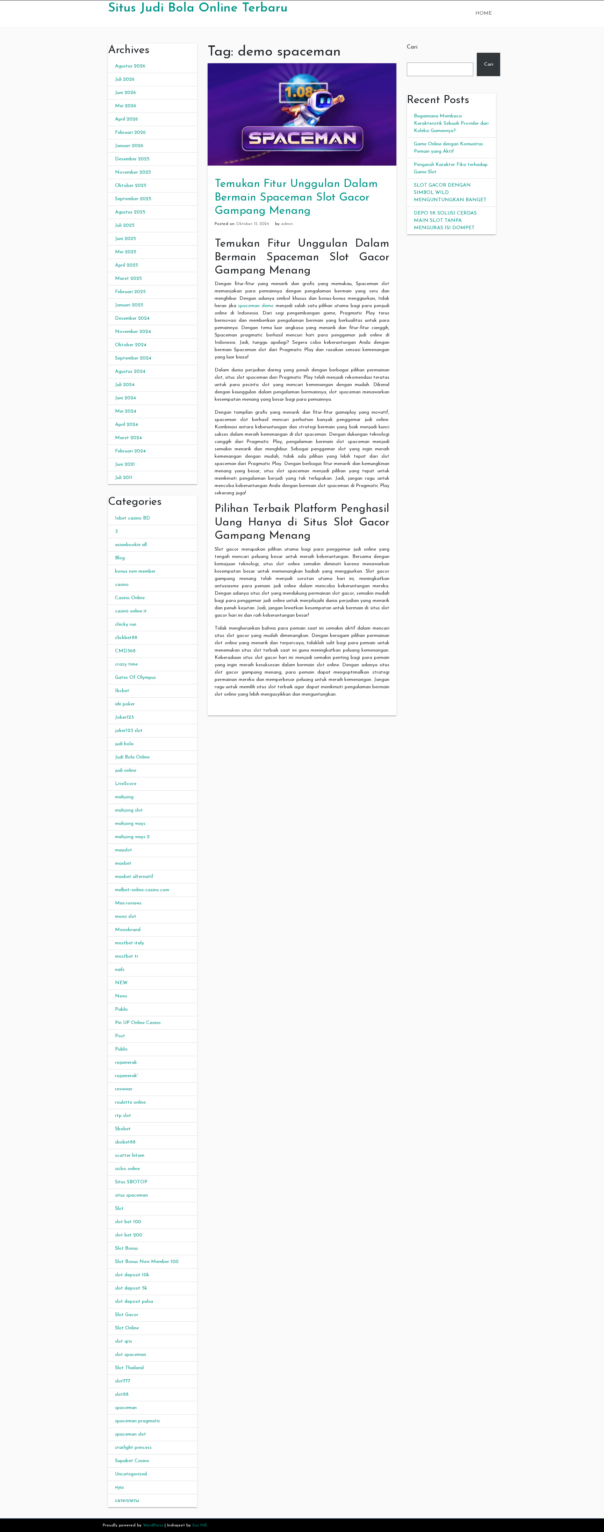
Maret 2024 (128, 438)
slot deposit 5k (131, 1288)
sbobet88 (125, 1142)
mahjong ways (130, 823)
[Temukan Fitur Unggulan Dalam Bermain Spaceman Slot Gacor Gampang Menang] (302, 114)
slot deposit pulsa (134, 1301)
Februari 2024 (130, 451)
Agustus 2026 (130, 66)
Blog (120, 558)
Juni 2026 (125, 92)
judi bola (124, 744)
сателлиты (127, 1500)
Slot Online (127, 1328)
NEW (121, 983)
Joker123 (124, 717)
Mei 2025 (125, 252)
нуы (119, 1487)
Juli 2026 (125, 79)
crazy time (126, 664)
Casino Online (130, 598)
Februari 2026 (130, 132)
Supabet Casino (132, 1461)
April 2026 (126, 119)
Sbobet (123, 1129)
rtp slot (123, 1115)
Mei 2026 (125, 106)
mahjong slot (129, 810)
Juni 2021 (125, 464)
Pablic (121, 1009)
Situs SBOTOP (131, 1182)
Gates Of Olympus (135, 677)
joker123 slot (129, 730)
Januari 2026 (129, 145)
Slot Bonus (126, 1248)
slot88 (122, 1394)
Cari (412, 47)
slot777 (122, 1381)
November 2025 (133, 172)
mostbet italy (129, 943)
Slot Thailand (129, 1368)
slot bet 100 (128, 1222)
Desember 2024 (132, 318)
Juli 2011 (123, 477)
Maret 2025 (128, 278)
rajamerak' (126, 1076)
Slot (119, 1208)
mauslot (123, 850)
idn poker (125, 704)
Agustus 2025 (130, 212)
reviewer (123, 1089)
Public (121, 1049)
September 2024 (133, 358)
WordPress (153, 1525)
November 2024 (133, 331)
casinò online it (131, 611)
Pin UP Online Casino (138, 1022)
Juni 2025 (125, 238)
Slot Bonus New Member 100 (147, 1261)
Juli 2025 (125, 225)
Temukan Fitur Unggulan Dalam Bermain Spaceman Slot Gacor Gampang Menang (296, 198)
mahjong (124, 797)
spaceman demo (256, 305)
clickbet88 (126, 637)
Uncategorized (131, 1474)
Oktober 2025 (130, 185)
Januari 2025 (129, 305)
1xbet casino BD (132, 518)
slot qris (123, 1341)
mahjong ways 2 (132, 837)
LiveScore (125, 783)
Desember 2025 (132, 159)
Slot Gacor (126, 1314)
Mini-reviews (128, 903)
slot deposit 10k (132, 1275)
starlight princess (133, 1447)
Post (120, 1036)
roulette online (130, 1102)
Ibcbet (122, 691)
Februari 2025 (130, 292)
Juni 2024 (125, 398)
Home (483, 13)
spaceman (126, 1407)
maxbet (123, 863)
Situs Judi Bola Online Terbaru (198, 8)
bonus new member (135, 571)
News (121, 996)
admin (287, 224)
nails (119, 969)
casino (122, 584)
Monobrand (128, 929)
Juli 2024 (125, 384)
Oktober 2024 (130, 345)
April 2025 (126, 265)
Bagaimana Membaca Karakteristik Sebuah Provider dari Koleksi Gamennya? (451, 123)
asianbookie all (131, 544)
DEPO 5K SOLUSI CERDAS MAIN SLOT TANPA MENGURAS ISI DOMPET (445, 221)
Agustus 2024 (130, 371)
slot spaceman (130, 1354)
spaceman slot (130, 1434)
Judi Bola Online (132, 757)
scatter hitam (129, 1155)
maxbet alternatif (134, 876)
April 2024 (126, 424)
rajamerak (126, 1062)
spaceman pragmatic (137, 1421)
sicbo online (127, 1168)
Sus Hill (199, 1525)
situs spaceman (131, 1195)
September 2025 (133, 199)
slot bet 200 (128, 1235)
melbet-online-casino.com (142, 890)
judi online (125, 770)
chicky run (125, 624)
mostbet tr (126, 956)
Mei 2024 (125, 411)
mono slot (125, 916)
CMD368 (125, 651)
